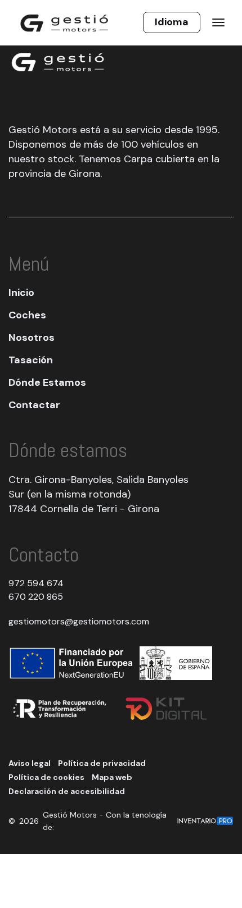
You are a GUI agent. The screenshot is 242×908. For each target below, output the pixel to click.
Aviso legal (29, 763)
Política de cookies (46, 777)
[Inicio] (65, 22)
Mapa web (112, 777)
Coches (27, 315)
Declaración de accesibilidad (66, 791)
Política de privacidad (102, 763)
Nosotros (31, 337)
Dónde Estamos (47, 382)
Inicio (21, 292)
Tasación (30, 360)
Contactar (34, 405)
